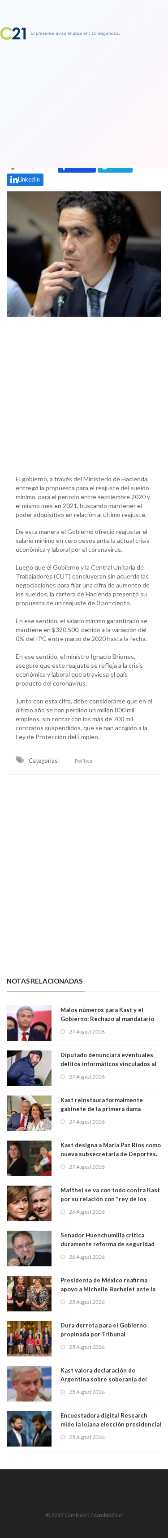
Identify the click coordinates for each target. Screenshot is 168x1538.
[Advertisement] (84, 393)
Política (83, 760)
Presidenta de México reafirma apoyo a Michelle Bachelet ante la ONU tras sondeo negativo (107, 1289)
